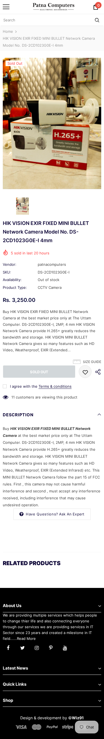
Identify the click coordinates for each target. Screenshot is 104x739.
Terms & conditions (55, 386)
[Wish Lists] (85, 371)
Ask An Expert (72, 514)
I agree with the (23, 386)
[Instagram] (36, 647)
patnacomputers (52, 264)
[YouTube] (64, 647)
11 (13, 397)
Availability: (12, 279)
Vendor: (9, 264)
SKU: (7, 272)
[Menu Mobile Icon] (6, 7)
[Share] (96, 371)
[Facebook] (8, 647)
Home (8, 31)
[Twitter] (22, 647)
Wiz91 (78, 717)
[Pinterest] (50, 647)
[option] (52, 123)
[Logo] (53, 6)
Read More (26, 638)
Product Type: (15, 287)
